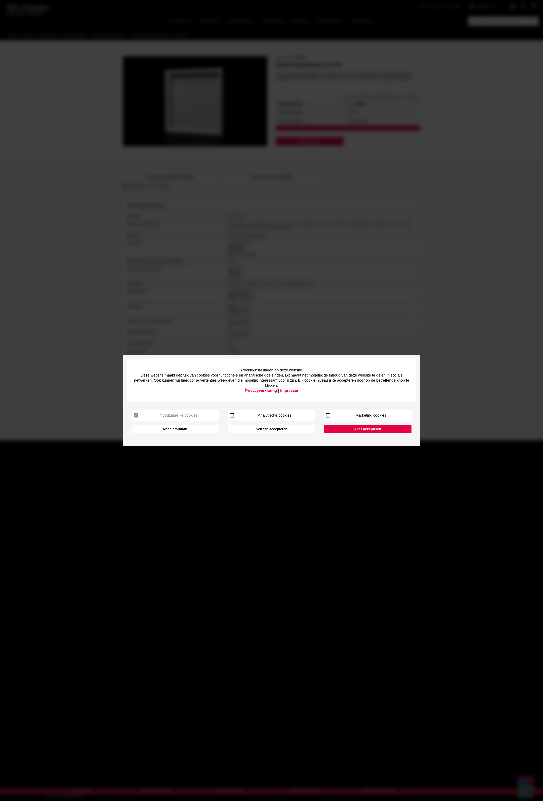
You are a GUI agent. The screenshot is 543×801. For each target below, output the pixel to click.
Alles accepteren (367, 429)
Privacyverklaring (261, 390)
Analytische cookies (274, 415)
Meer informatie (175, 429)
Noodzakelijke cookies (178, 415)
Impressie (289, 390)
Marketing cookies (370, 415)
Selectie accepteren (271, 429)
